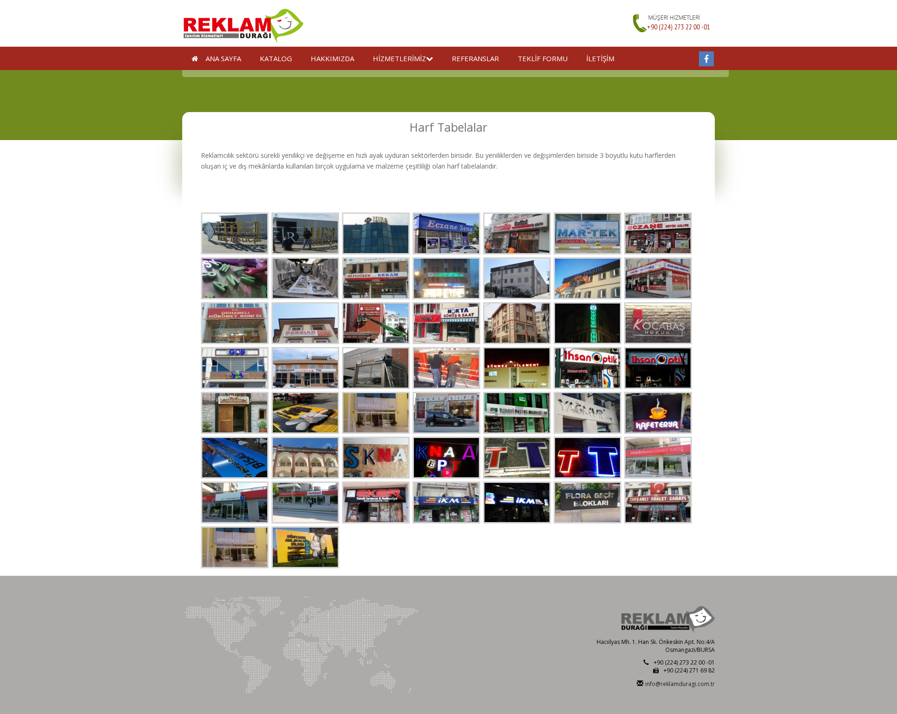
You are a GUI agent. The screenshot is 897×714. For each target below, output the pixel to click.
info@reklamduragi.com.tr (680, 684)
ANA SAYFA (219, 58)
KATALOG (276, 58)
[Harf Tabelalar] (235, 233)
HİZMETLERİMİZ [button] (399, 58)
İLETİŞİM (600, 58)
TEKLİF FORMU (543, 58)
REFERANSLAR (475, 58)
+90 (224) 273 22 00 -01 (678, 26)
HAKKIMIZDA (332, 58)
